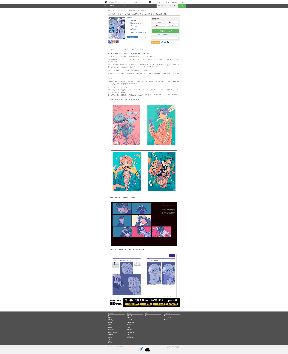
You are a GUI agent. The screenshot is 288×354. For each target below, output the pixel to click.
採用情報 (110, 327)
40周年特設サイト (131, 337)
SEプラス (166, 319)
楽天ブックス (173, 22)
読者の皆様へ (161, 5)
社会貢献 (110, 341)
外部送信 (110, 342)
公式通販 (182, 6)
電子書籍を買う (165, 38)
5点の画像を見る (112, 43)
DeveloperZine (130, 332)
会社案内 (110, 317)
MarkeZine (129, 319)
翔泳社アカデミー (167, 317)
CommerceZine (130, 322)
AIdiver (128, 331)
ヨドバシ (159, 25)
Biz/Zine (129, 324)
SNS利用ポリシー (112, 334)
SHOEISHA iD (111, 339)
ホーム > (110, 10)
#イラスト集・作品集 (139, 31)
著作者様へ (110, 337)
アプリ (137, 6)
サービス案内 (111, 320)
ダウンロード (124, 49)
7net (173, 25)
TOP (109, 315)
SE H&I (165, 315)
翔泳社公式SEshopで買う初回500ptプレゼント (166, 30)
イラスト (136, 29)
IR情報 (109, 324)
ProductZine (130, 329)
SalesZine (129, 325)
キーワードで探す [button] (157, 2)
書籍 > (113, 10)
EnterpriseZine (130, 320)
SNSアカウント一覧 (112, 336)
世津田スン (129, 17)
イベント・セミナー (131, 334)
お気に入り (156, 42)
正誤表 (132, 49)
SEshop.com (148, 315)
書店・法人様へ (172, 5)
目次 (118, 49)
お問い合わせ (140, 49)
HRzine (128, 327)
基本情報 (112, 49)
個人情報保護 (111, 331)
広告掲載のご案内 (131, 336)
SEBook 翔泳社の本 (131, 315)
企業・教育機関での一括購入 (165, 34)
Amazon (159, 22)
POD (131, 6)
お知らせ (110, 322)
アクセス (110, 325)
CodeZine (129, 317)
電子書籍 (112, 6)
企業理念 (110, 319)
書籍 (105, 6)
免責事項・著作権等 (112, 332)
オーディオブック (122, 6)
